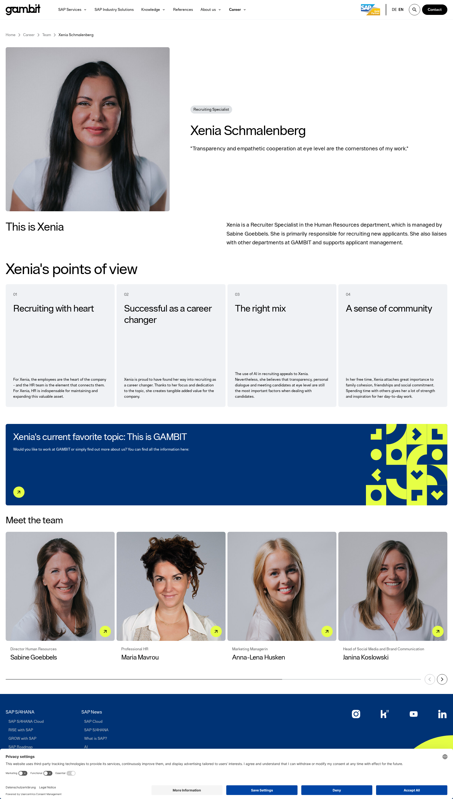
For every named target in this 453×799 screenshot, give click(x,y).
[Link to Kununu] (385, 714)
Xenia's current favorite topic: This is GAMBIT (100, 437)
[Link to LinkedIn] (442, 714)
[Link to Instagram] (356, 714)
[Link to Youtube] (414, 714)
